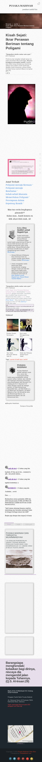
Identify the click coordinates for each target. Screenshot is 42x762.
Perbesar (20, 743)
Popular (28, 524)
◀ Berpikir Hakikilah (12, 403)
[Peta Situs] (9, 300)
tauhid (16, 24)
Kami (9, 524)
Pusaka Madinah (21, 5)
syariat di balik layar (16, 359)
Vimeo (27, 758)
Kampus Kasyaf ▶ (26, 406)
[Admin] (23, 301)
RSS (31, 758)
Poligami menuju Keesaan (19, 185)
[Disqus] (19, 437)
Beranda (8, 24)
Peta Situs (32, 751)
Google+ (19, 758)
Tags (18, 524)
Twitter (14, 758)
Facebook (10, 758)
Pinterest (23, 758)
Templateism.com (25, 753)
